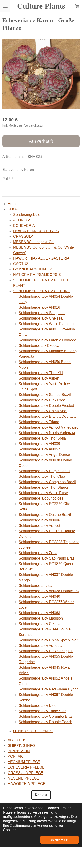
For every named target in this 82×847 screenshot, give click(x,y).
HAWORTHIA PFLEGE (26, 784)
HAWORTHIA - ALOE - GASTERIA (41, 258)
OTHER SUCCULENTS (33, 731)
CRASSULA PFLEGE (25, 773)
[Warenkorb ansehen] (77, 6)
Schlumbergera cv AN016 (39, 307)
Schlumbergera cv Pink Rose (42, 400)
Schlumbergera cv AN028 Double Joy (49, 591)
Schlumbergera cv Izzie (37, 705)
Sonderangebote (26, 215)
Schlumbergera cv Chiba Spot (43, 411)
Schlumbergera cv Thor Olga (42, 476)
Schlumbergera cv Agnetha (40, 645)
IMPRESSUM (19, 751)
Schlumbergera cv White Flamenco (47, 324)
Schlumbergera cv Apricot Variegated (49, 427)
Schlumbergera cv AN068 (39, 613)
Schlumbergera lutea (35, 585)
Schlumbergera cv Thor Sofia (42, 438)
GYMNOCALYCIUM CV (32, 269)
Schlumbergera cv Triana (39, 422)
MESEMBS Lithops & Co (33, 242)
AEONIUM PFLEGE (24, 762)
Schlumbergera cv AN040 (39, 596)
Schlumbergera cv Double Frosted (46, 405)
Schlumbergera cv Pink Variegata (46, 651)
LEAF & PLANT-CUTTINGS (36, 231)
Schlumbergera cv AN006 (39, 520)
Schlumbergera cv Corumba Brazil (46, 716)
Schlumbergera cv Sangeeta (42, 313)
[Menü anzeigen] (5, 6)
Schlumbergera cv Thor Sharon (44, 487)
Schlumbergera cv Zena (38, 553)
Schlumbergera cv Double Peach (45, 722)
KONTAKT (16, 756)
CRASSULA (23, 236)
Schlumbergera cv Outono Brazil (45, 515)
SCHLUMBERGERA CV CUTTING (41, 291)
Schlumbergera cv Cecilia (39, 624)
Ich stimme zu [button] (59, 840)
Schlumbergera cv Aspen (39, 378)
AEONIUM (21, 220)
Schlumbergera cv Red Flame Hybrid (49, 689)
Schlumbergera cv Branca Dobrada (47, 416)
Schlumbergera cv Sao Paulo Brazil (47, 558)
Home (13, 204)
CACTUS (21, 264)
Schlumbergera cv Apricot (39, 525)
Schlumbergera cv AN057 (39, 449)
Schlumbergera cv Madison (41, 618)
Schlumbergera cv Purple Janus (44, 471)
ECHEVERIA (24, 225)
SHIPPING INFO (21, 745)
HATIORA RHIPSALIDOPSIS (37, 275)
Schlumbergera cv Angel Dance (44, 455)
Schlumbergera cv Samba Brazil (45, 395)
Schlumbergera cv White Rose (43, 493)
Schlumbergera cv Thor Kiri (41, 373)
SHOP (13, 209)
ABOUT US (17, 740)
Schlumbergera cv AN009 (39, 444)
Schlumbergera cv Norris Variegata (47, 433)
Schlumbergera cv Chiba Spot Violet (48, 640)
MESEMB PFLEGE (23, 778)
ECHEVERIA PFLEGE (26, 767)
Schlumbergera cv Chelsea (41, 318)
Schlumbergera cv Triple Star (42, 711)
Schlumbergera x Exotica (39, 345)
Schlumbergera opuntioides (41, 498)
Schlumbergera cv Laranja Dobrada (47, 340)
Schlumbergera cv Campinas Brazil (47, 482)
